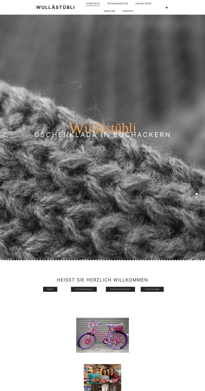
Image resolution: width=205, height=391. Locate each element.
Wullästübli (55, 7)
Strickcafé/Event (120, 289)
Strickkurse (152, 289)
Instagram (112, 140)
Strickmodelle (84, 289)
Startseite (93, 3)
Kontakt (128, 11)
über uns (109, 11)
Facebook (91, 140)
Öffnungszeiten (117, 3)
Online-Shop (143, 3)
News (50, 289)
